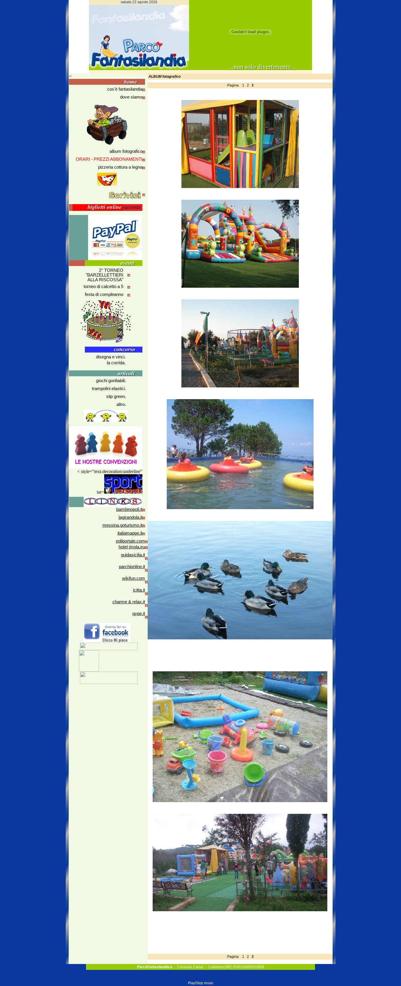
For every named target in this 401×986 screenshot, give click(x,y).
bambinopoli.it (129, 509)
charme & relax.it (128, 601)
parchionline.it (132, 566)
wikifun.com (133, 578)
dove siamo (131, 97)
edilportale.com (130, 541)
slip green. (116, 396)
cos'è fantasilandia (124, 89)
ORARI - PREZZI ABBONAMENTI (109, 159)
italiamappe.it (129, 533)
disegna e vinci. (111, 357)
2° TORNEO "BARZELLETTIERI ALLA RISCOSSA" (104, 275)
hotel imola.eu (132, 547)
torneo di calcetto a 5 (103, 286)
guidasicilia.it (133, 555)
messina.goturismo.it (122, 525)
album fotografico (125, 151)
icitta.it (139, 590)
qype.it (138, 613)
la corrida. (116, 362)
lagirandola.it (130, 517)
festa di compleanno (104, 294)
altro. (121, 404)
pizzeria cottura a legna (120, 167)
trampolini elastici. (109, 388)
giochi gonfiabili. (111, 380)
